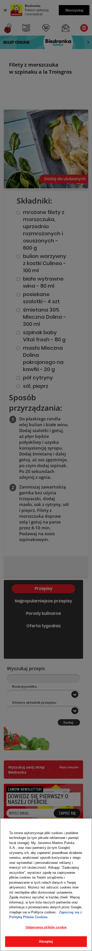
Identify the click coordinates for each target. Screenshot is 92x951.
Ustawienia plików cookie (46, 927)
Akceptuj (46, 941)
